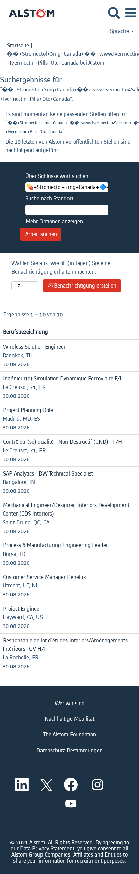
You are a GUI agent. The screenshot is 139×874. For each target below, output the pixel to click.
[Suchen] (113, 13)
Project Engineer (22, 609)
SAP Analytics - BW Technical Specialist (48, 473)
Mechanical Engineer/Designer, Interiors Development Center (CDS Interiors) (66, 509)
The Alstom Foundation (69, 734)
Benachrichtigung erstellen (84, 285)
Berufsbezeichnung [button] (25, 332)
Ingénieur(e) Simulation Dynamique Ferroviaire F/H (63, 378)
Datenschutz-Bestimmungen (69, 750)
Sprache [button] (120, 31)
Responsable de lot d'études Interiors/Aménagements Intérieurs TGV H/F (65, 644)
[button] (130, 13)
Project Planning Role (28, 410)
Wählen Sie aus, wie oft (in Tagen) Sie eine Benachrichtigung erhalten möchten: (60, 267)
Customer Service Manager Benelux (44, 577)
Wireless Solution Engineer (34, 347)
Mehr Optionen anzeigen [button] (54, 221)
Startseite (18, 45)
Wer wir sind (70, 703)
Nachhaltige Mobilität (69, 719)
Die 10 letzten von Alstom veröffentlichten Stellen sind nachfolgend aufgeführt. (68, 146)
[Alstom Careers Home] (29, 12)
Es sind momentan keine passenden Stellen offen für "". (69, 123)
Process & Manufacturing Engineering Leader (55, 545)
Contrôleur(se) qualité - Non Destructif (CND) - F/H (62, 442)
